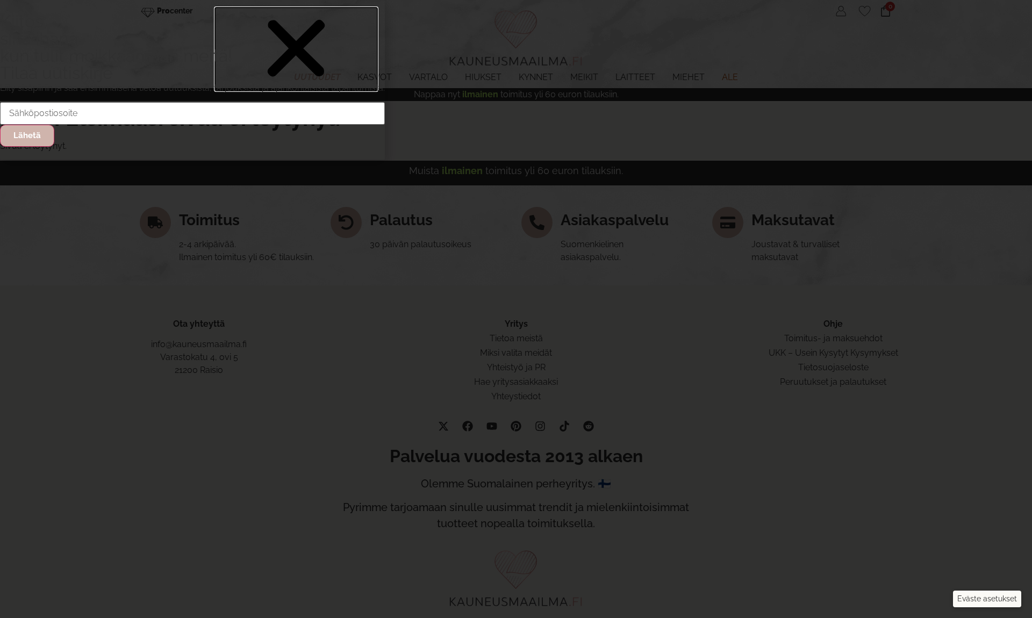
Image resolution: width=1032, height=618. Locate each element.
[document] (516, 309)
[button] (987, 599)
